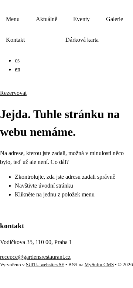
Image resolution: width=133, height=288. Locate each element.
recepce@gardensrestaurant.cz (35, 257)
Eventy (81, 19)
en (17, 69)
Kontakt (15, 40)
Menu (13, 19)
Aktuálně (46, 19)
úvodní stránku (55, 185)
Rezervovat (13, 93)
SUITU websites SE (45, 264)
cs (17, 60)
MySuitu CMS (99, 264)
